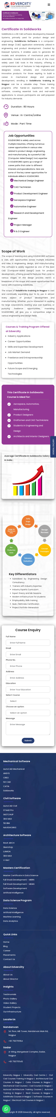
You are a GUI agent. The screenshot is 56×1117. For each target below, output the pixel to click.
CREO (6, 777)
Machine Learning (12, 916)
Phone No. (11, 660)
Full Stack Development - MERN (18, 879)
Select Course (13, 695)
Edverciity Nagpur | (13, 1075)
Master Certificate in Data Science (20, 875)
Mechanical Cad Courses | (16, 1085)
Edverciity (27, 1112)
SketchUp (8, 847)
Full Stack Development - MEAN (18, 884)
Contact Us (9, 959)
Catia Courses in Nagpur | (39, 1082)
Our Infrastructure (12, 1011)
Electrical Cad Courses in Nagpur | (28, 1100)
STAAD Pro (8, 810)
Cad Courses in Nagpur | (41, 1085)
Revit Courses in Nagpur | (39, 1093)
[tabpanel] (28, 202)
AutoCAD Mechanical (13, 769)
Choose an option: (15, 706)
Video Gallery (10, 1003)
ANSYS (6, 773)
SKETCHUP (8, 814)
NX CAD (7, 781)
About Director (10, 979)
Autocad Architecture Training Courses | (23, 1089)
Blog (5, 946)
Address (10, 671)
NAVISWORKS (9, 827)
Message (10, 718)
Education (11, 683)
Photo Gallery (10, 998)
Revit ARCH (8, 842)
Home (6, 942)
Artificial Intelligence (13, 892)
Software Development (15, 888)
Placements (9, 954)
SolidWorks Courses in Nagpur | (18, 1096)
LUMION (6, 851)
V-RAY (6, 860)
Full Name (10, 636)
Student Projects (11, 1007)
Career (6, 950)
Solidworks (8, 790)
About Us (8, 974)
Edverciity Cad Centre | (36, 1075)
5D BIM (6, 823)
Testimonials (9, 994)
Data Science (10, 908)
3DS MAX (7, 818)
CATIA (6, 786)
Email (8, 648)
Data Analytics (10, 921)
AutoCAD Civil (10, 805)
